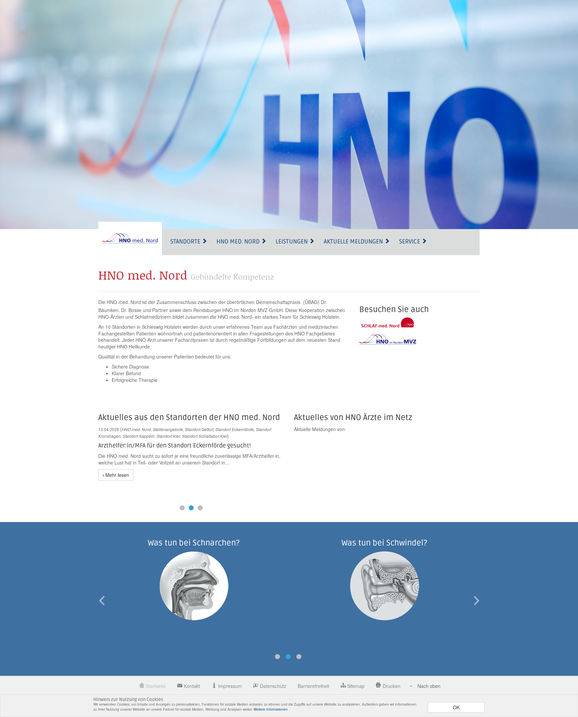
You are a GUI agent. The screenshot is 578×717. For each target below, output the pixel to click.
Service (410, 241)
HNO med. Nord (238, 241)
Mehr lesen (116, 475)
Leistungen (292, 241)
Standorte (186, 241)
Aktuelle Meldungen (354, 241)
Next (476, 601)
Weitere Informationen (271, 709)
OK (456, 707)
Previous (101, 601)
